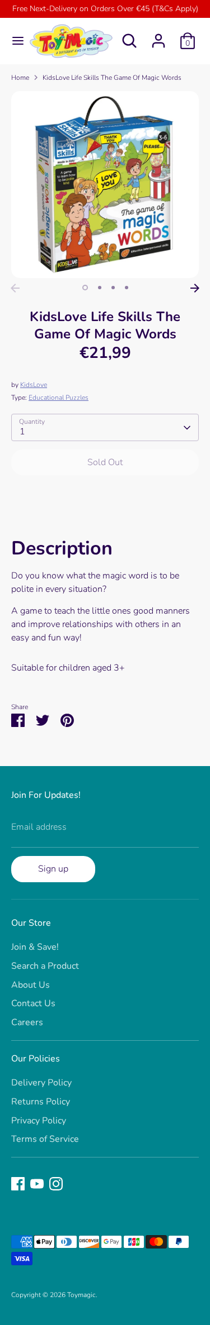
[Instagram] (56, 1183)
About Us (30, 985)
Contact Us (33, 1003)
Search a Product (45, 966)
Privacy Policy (38, 1120)
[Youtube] (37, 1183)
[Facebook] (18, 1183)
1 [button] (85, 287)
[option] (105, 184)
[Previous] (15, 288)
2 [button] (99, 287)
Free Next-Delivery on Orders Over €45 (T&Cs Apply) (105, 8)
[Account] (158, 36)
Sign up (53, 869)
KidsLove (33, 384)
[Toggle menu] (14, 41)
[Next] (195, 288)
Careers (27, 1022)
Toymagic (81, 1294)
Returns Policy (40, 1102)
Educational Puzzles (58, 397)
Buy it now (105, 496)
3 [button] (113, 287)
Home (20, 77)
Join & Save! (35, 947)
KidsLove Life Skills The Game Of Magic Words (112, 77)
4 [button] (126, 287)
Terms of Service (45, 1139)
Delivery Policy (41, 1083)
